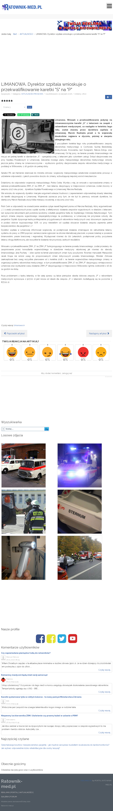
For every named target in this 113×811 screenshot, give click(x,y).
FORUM (13, 796)
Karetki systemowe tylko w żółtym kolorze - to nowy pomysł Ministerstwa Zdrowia (41, 697)
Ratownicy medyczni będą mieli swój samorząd (24, 675)
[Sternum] (84, 511)
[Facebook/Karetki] (51, 639)
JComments (108, 376)
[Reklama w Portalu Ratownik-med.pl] (85, 25)
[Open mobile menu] (109, 6)
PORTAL (14, 792)
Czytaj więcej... (104, 670)
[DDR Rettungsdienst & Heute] (28, 465)
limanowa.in (19, 325)
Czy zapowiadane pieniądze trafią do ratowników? (25, 653)
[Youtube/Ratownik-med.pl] (72, 639)
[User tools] (108, 97)
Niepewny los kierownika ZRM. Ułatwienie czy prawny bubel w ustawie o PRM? (39, 716)
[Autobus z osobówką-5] (84, 557)
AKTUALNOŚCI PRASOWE (32, 94)
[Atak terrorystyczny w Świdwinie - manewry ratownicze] (28, 511)
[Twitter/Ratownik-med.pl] (62, 639)
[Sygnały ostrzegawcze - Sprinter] (84, 465)
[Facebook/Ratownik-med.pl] (40, 639)
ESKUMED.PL (86, 781)
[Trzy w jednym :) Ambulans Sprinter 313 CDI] (28, 557)
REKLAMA (5, 792)
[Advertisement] (56, 57)
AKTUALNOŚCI (26, 792)
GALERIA (5, 796)
